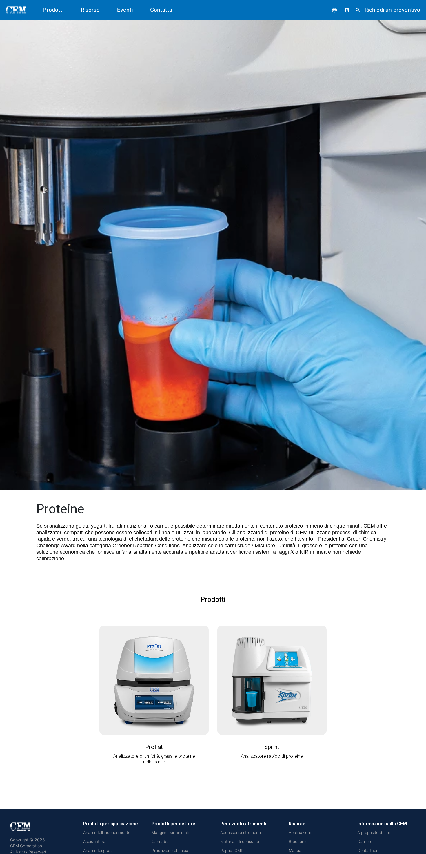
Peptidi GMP (231, 850)
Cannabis (160, 841)
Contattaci (367, 850)
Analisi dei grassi (98, 850)
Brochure (297, 841)
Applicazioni (300, 832)
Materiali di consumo (239, 841)
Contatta (161, 10)
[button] (330, 10)
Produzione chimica (170, 850)
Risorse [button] (90, 10)
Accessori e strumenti (240, 832)
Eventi (125, 10)
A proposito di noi (373, 832)
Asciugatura (94, 841)
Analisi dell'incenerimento (106, 832)
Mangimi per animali (170, 832)
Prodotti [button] (53, 10)
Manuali (296, 850)
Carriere (364, 841)
